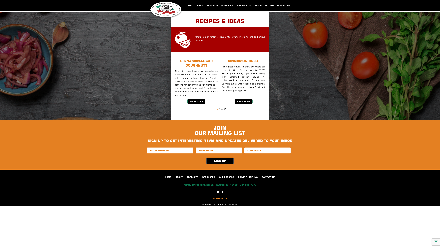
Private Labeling (264, 5)
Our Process (244, 5)
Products (212, 5)
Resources (227, 5)
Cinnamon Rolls (243, 61)
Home (190, 5)
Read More (196, 101)
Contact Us (283, 5)
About (200, 5)
